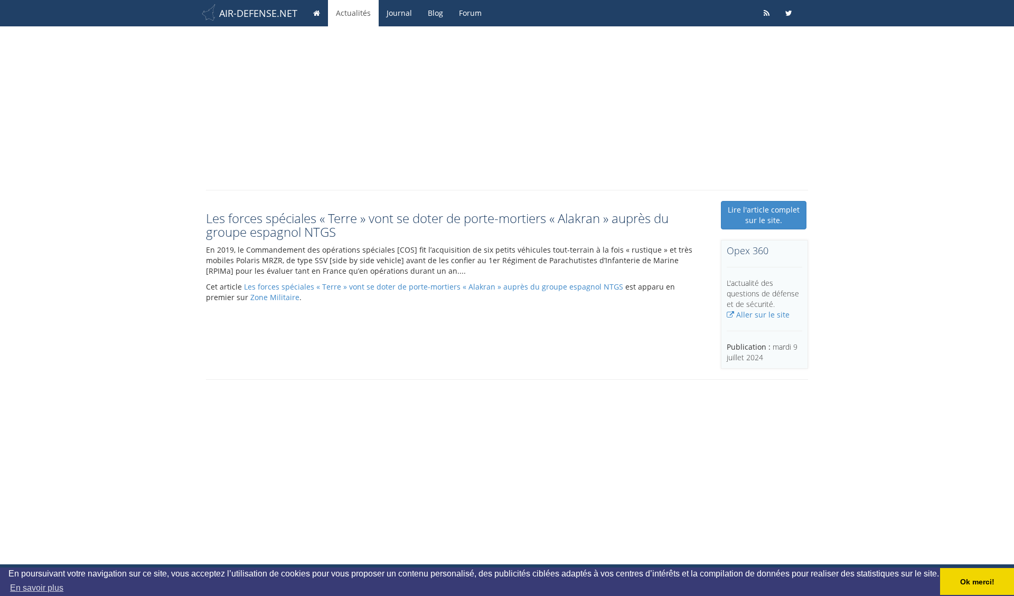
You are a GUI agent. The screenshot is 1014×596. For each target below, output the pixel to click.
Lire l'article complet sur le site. (764, 215)
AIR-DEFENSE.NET (258, 13)
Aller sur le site (762, 315)
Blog (435, 13)
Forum (470, 13)
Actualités (353, 13)
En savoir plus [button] (36, 587)
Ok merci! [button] (977, 582)
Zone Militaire (274, 297)
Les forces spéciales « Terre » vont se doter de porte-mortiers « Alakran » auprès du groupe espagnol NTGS (433, 287)
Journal (399, 13)
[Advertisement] (507, 105)
